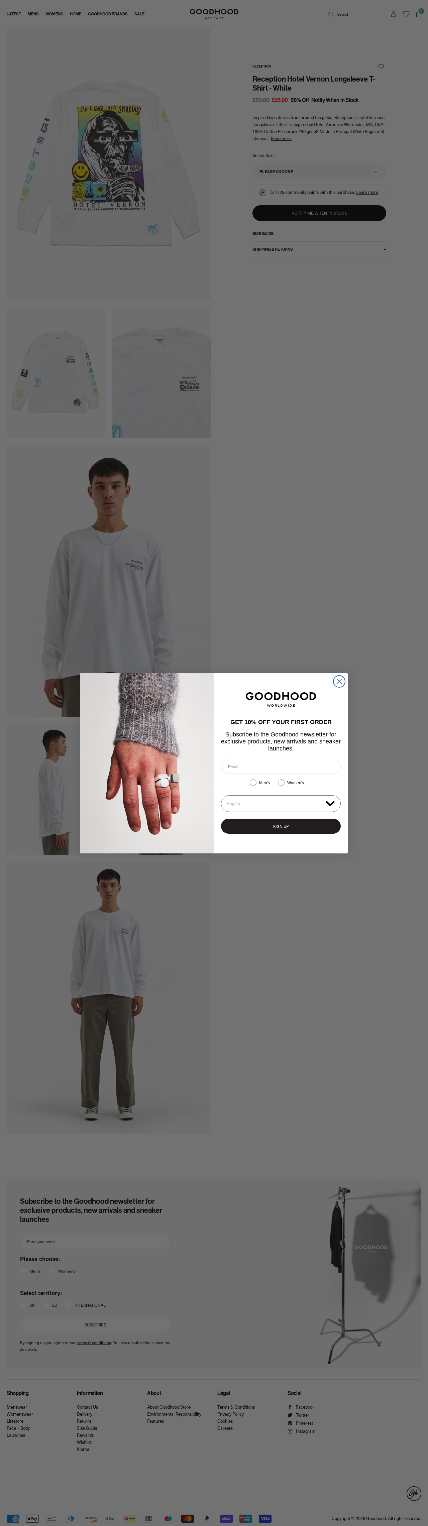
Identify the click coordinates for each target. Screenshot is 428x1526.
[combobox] (275, 804)
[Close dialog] (339, 681)
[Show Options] (330, 803)
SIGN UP (281, 826)
